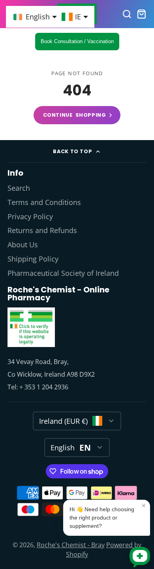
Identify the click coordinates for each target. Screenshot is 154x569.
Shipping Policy (33, 259)
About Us (23, 244)
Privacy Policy (30, 216)
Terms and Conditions (44, 202)
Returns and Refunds (42, 230)
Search (19, 188)
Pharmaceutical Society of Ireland (63, 273)
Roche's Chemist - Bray (71, 545)
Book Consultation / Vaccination (77, 41)
